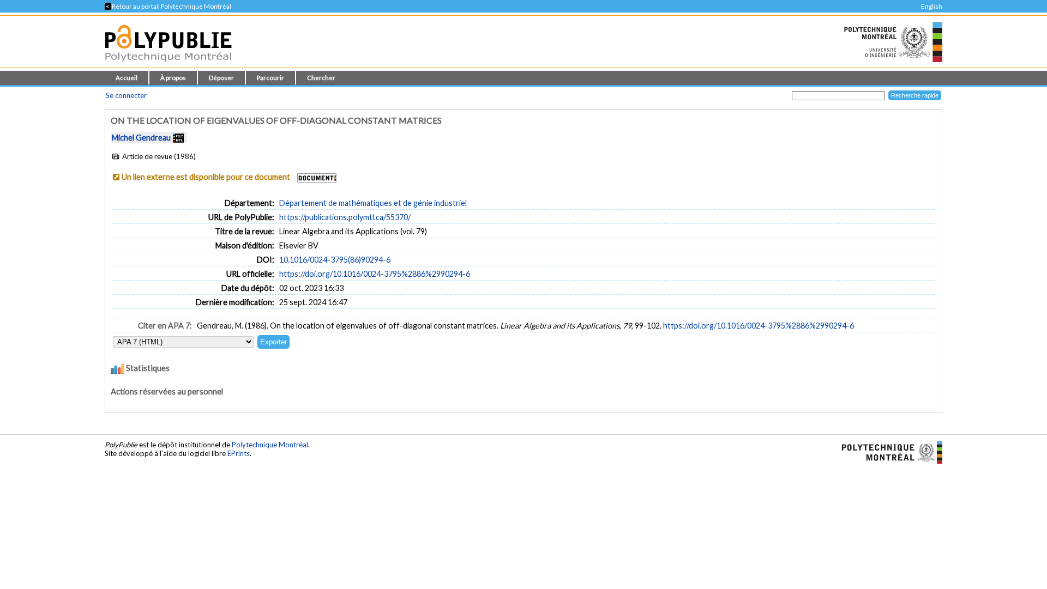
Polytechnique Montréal (270, 444)
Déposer (221, 77)
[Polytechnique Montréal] (887, 451)
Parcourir (270, 77)
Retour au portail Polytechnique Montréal (168, 6)
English (931, 6)
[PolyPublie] (168, 64)
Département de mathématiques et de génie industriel (373, 203)
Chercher (321, 77)
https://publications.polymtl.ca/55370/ (345, 217)
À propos (173, 77)
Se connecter (126, 95)
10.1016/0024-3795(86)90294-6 (334, 259)
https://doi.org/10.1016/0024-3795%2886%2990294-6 (374, 273)
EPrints (238, 453)
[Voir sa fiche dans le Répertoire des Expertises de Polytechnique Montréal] (178, 137)
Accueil (126, 77)
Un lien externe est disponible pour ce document (206, 176)
